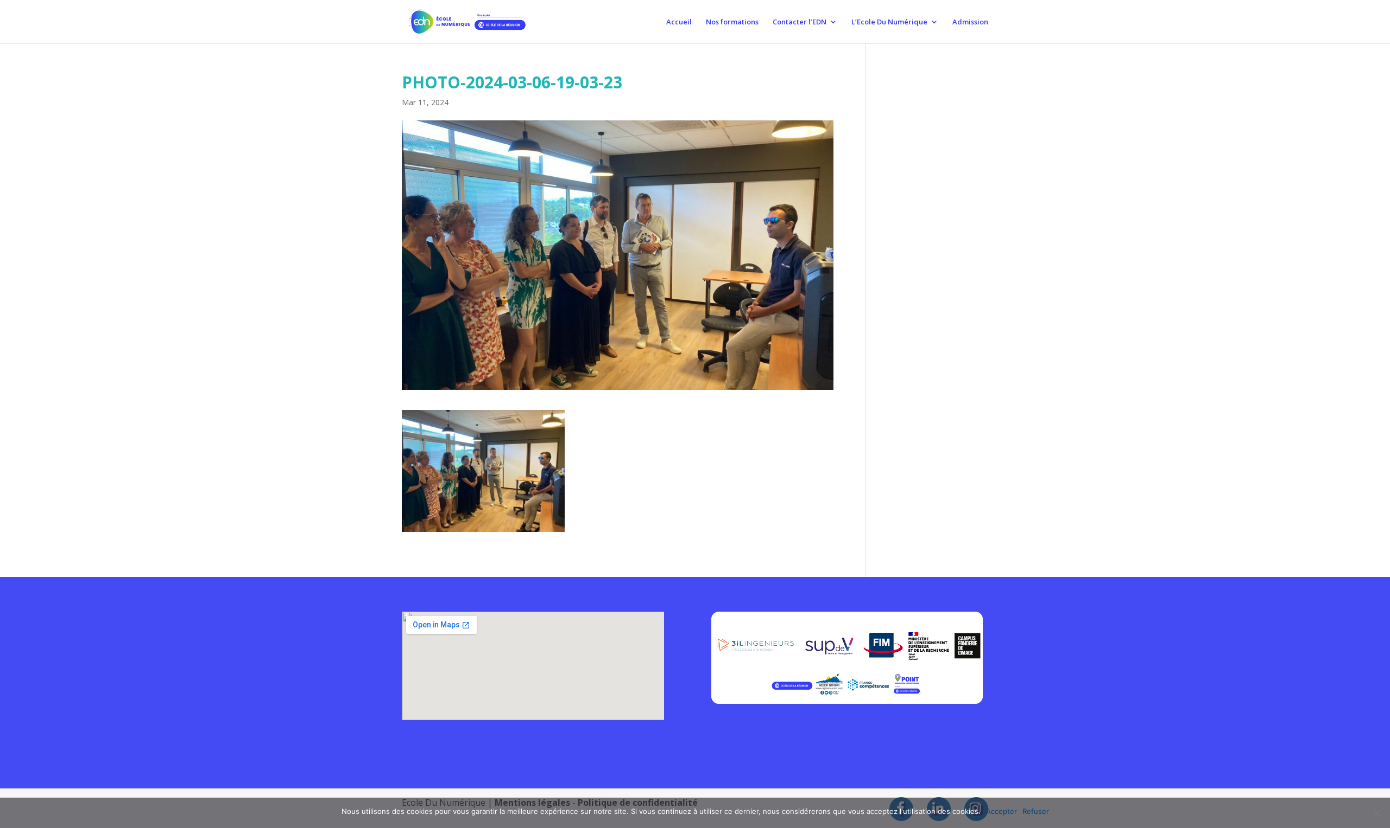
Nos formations (732, 22)
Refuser (1035, 811)
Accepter (1001, 811)
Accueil (679, 22)
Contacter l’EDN (799, 22)
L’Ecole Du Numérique (889, 22)
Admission (970, 22)
